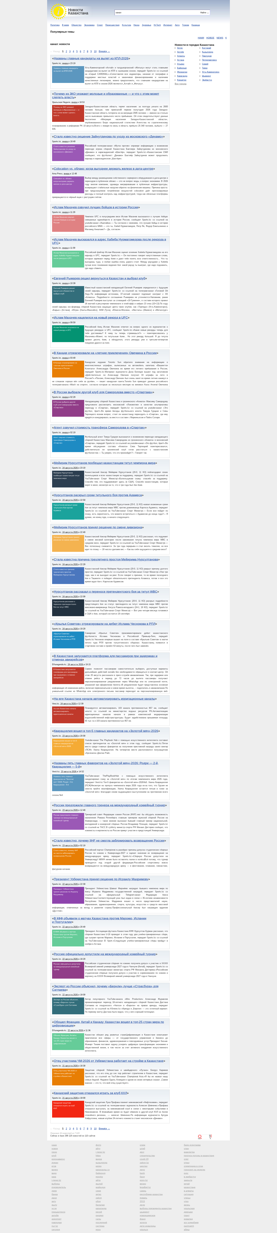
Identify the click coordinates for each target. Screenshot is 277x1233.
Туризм (185, 25)
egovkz (99, 1176)
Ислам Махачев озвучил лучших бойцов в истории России (96, 207)
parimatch (189, 1226)
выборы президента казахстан (156, 1208)
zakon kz (144, 1162)
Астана (180, 60)
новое (55, 1148)
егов (54, 1166)
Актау (180, 48)
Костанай (206, 48)
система (100, 1226)
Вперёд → (104, 51)
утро (186, 1201)
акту (54, 1201)
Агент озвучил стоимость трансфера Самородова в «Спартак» (99, 427)
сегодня (56, 1229)
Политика (54, 25)
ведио (143, 1183)
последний (101, 1222)
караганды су (103, 1169)
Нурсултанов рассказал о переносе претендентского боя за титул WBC (105, 591)
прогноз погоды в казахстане (199, 1155)
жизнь (187, 1205)
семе (98, 1190)
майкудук (100, 1187)
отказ (186, 1162)
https (98, 1155)
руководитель (59, 1187)
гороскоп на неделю (194, 1169)
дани (54, 1197)
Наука (136, 25)
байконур (100, 1173)
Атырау (180, 64)
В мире (65, 25)
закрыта (188, 1180)
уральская (189, 1208)
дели (142, 1205)
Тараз (204, 68)
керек (98, 1166)
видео (55, 1169)
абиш (186, 1229)
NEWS (198, 38)
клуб (54, 1155)
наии (54, 1145)
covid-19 (144, 1159)
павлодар (57, 1222)
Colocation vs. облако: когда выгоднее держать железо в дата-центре (103, 168)
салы (98, 1219)
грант (186, 1215)
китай (187, 1183)
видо (54, 1173)
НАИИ (179, 38)
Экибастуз (207, 80)
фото (98, 1145)
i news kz (100, 1152)
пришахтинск (58, 1212)
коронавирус (58, 1159)
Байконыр (182, 68)
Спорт (100, 25)
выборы (56, 1183)
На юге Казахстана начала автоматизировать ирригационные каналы (104, 698)
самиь (143, 1190)
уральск (144, 1229)
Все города (180, 83)
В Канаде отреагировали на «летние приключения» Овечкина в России (105, 353)
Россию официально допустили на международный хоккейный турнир (105, 954)
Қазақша (196, 25)
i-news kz (56, 1180)
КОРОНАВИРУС (220, 38)
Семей (205, 64)
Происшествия (112, 25)
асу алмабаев (191, 1222)
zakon (99, 1197)
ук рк (54, 1208)
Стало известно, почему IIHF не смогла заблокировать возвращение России (109, 840)
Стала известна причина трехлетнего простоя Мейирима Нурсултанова (106, 559)
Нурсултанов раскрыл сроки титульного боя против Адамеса (98, 495)
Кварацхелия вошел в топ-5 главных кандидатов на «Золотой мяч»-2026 (106, 731)
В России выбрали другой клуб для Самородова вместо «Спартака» (103, 392)
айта (98, 1180)
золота (143, 1222)
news (54, 1152)
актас (98, 1194)
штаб (142, 1148)
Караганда (182, 76)
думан (55, 1162)
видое (99, 1159)
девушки (188, 1212)
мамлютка (189, 1152)
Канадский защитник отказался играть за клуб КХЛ (90, 1093)
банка (55, 1194)
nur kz (55, 1226)
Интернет (167, 25)
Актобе (180, 52)
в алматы (189, 1190)
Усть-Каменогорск (210, 72)
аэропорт (56, 1219)
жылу (54, 1205)
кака (54, 1176)
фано (143, 1219)
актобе (55, 1215)
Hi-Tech (157, 25)
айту (98, 1148)
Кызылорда (207, 52)
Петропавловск (209, 60)
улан (186, 1148)
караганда (101, 1208)
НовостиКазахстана (78, 11)
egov (98, 1229)
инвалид (188, 1219)
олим (142, 1145)
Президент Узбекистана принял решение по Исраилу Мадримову (101, 879)
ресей (99, 1212)
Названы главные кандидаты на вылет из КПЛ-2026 (91, 58)
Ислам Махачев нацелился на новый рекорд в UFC (91, 317)
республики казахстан (151, 1194)
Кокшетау (181, 80)
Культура (126, 25)
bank (142, 1173)
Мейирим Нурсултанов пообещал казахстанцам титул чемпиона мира (104, 463)
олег (186, 1159)
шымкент (144, 1212)
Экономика (89, 25)
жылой (99, 1183)
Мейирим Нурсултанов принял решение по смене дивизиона (98, 527)
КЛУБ (207, 38)
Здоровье (146, 25)
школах (143, 1166)
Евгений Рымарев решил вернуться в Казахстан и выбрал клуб (99, 278)
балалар (100, 1205)
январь (143, 1197)
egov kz (144, 1180)
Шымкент (206, 76)
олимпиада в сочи (193, 1166)
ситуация (188, 1194)
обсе (98, 1201)
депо (142, 1169)
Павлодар (207, 56)
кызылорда (101, 1162)
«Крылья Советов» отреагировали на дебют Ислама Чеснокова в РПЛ (104, 623)
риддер (99, 1215)
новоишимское (147, 1215)
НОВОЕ (189, 38)
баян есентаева (192, 1145)
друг (142, 1152)
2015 (142, 1201)
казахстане (189, 1187)
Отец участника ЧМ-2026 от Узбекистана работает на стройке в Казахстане (109, 1061)
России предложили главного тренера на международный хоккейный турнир (109, 805)
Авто (177, 25)
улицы (187, 1197)
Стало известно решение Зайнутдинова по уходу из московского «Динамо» (108, 136)
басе (142, 1176)
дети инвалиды (148, 1226)
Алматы (181, 56)
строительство (147, 1155)
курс (186, 1173)
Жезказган (182, 72)
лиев (54, 1190)
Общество (76, 25)
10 (95, 51)
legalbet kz (145, 1187)
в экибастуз (190, 1176)
